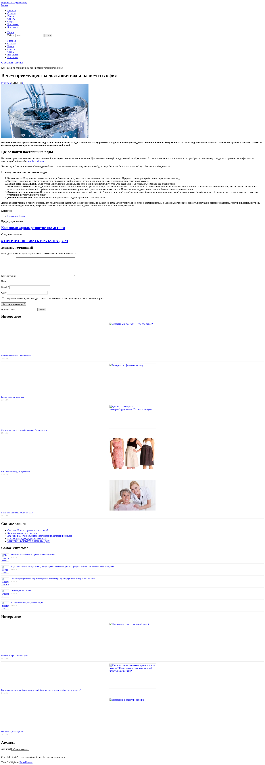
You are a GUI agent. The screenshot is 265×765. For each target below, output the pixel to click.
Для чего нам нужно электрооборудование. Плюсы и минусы (24, 430)
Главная (11, 10)
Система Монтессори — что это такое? (16, 356)
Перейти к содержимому (14, 2)
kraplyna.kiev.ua (36, 161)
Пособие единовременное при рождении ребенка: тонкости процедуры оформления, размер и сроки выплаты (53, 578)
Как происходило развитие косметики (33, 228)
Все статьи (13, 24)
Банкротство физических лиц (12, 397)
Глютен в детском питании (21, 590)
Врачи (10, 16)
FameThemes (26, 762)
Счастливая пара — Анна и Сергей (14, 656)
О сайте (11, 13)
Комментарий (8, 276)
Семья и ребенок (16, 216)
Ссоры (10, 21)
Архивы (5, 749)
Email (5, 287)
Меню (4, 5)
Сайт (3, 292)
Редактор (6, 83)
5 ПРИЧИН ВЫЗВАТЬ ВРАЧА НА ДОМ (34, 241)
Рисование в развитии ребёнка (12, 731)
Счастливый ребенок (12, 62)
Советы (11, 19)
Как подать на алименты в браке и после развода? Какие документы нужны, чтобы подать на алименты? (41, 690)
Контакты (12, 27)
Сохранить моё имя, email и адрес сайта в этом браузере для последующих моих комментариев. (55, 298)
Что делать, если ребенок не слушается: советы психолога (33, 554)
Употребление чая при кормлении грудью (27, 602)
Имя (4, 281)
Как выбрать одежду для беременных (15, 471)
